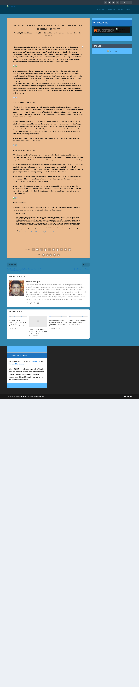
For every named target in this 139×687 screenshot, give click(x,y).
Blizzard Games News (51, 33)
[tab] (112, 23)
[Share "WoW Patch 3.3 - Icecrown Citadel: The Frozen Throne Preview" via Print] (70, 250)
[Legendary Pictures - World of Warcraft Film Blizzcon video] (38, 321)
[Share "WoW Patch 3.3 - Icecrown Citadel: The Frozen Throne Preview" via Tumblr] (45, 250)
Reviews (111, 10)
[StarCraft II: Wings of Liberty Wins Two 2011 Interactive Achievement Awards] (18, 316)
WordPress (40, 396)
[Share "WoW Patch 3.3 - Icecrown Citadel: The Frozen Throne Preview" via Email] (66, 250)
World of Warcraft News (68, 33)
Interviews (100, 10)
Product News (124, 10)
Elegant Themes (20, 396)
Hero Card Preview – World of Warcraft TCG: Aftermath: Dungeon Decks (58, 323)
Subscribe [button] (102, 23)
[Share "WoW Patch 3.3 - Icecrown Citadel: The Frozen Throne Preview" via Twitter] (37, 250)
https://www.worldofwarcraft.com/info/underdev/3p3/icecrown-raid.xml (36, 232)
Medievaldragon (27, 33)
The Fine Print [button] (19, 355)
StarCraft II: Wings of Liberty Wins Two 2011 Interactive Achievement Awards (17, 323)
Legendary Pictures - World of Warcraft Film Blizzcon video (38, 331)
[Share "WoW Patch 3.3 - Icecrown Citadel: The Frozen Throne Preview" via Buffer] (57, 250)
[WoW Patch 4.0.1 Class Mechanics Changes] (78, 316)
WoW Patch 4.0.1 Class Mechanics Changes (77, 321)
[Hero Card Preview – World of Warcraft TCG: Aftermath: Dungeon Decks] (58, 316)
